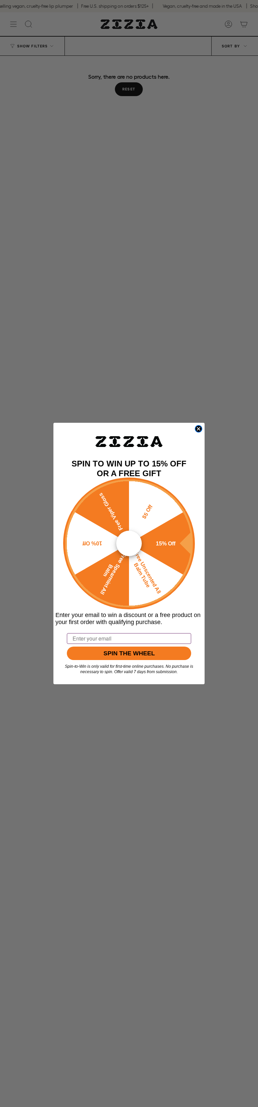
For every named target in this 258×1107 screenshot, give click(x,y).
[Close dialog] (198, 428)
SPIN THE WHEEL (129, 653)
